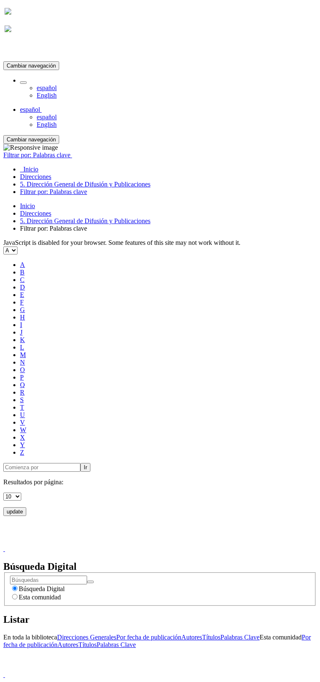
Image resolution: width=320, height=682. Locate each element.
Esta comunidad (40, 597)
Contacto (142, 541)
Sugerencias (174, 541)
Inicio (27, 205)
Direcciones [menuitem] (35, 176)
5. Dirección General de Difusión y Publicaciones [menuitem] (85, 184)
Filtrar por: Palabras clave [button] (37, 155)
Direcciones (35, 213)
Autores (191, 637)
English (47, 95)
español (47, 87)
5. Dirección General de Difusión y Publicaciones (85, 220)
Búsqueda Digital (42, 588)
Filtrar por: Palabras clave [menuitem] (53, 191)
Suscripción (20, 49)
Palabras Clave (240, 637)
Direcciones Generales (86, 637)
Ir (85, 467)
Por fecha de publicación (148, 637)
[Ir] (90, 582)
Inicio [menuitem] (29, 169)
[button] (23, 82)
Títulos (211, 637)
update (15, 511)
